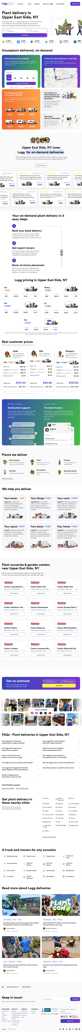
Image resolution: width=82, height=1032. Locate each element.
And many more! (7, 478)
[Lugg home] (4, 4)
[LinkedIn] (76, 1029)
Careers (33, 1013)
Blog (3, 1017)
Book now (75, 4)
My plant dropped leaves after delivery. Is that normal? (11, 776)
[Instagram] (32, 713)
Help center (24, 1011)
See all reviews (41, 165)
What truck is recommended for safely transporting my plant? (53, 749)
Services (20, 4)
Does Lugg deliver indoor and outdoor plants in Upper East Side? (13, 742)
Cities (29, 4)
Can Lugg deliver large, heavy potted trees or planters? (12, 749)
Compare (4, 1015)
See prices (25, 35)
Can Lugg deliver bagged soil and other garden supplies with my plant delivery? (15, 769)
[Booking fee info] (12, 375)
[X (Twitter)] (45, 713)
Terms (14, 1029)
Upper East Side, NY (13, 987)
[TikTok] (41, 713)
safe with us (47, 106)
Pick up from (8, 29)
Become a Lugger (6, 1021)
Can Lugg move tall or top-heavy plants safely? (17, 762)
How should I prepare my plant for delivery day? (58, 768)
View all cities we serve (49, 837)
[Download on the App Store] (64, 1016)
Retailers (37, 4)
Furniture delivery (16, 1013)
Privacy (10, 1029)
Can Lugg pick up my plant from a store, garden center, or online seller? (55, 756)
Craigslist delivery (16, 1015)
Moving (14, 1011)
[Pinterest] (69, 1029)
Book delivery (14, 593)
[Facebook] (36, 713)
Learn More (11, 417)
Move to (30, 29)
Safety (23, 1017)
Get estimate (60, 4)
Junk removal (15, 1022)
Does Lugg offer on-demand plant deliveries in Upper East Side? (54, 742)
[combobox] (13, 31)
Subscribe (75, 999)
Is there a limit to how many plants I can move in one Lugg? (12, 756)
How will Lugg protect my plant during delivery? (59, 762)
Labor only (14, 1024)
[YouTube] (50, 713)
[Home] (3, 987)
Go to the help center (22, 788)
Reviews (33, 1011)
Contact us (24, 1015)
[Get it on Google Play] (74, 1016)
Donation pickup (16, 1020)
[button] (24, 179)
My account (24, 1013)
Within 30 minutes (22, 83)
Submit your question (8, 788)
